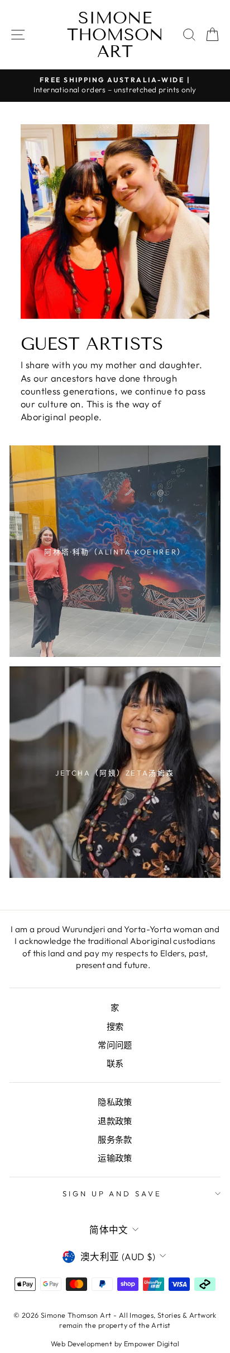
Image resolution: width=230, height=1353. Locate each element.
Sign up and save (112, 1193)
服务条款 (115, 1139)
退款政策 (115, 1121)
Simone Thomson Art (115, 35)
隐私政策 (115, 1102)
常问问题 (115, 1045)
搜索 (115, 1026)
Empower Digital (151, 1343)
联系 (115, 1063)
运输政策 (115, 1158)
